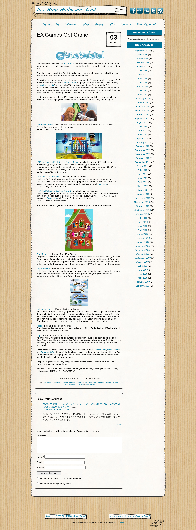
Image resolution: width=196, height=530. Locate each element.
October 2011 (142, 158)
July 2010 (142, 218)
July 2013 (142, 90)
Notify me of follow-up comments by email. (60, 478)
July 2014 (142, 70)
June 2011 (143, 174)
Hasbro (115, 382)
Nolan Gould (70, 82)
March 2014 (142, 86)
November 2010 (142, 202)
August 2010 (142, 214)
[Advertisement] (144, 313)
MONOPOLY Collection (48, 176)
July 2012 (142, 126)
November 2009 (142, 250)
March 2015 (142, 58)
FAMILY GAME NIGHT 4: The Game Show (57, 162)
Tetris (39, 326)
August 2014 (142, 66)
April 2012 (142, 138)
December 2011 (142, 150)
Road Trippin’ (113, 349)
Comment (41, 435)
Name (40, 457)
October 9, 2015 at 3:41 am (56, 409)
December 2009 (142, 246)
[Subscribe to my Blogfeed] (160, 11)
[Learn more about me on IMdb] (140, 11)
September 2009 (142, 258)
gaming (108, 382)
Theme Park (100, 349)
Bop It (39, 335)
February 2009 (142, 282)
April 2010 (142, 230)
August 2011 (143, 166)
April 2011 (142, 182)
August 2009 (142, 262)
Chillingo (80, 382)
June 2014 (143, 74)
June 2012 (143, 130)
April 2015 (142, 54)
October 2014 (142, 62)
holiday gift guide (69, 384)
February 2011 (143, 190)
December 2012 (142, 106)
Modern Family (47, 85)
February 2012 (142, 142)
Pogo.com (102, 184)
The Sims (80, 384)
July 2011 (142, 170)
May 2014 (142, 78)
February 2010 (142, 238)
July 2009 (142, 266)
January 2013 (142, 102)
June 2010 (143, 222)
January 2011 (142, 194)
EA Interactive (99, 382)
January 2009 (142, 286)
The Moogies (43, 254)
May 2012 (142, 134)
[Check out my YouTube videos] (146, 11)
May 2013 (142, 94)
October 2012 (142, 114)
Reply (118, 424)
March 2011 (142, 186)
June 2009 (143, 270)
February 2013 (142, 98)
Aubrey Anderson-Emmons (65, 382)
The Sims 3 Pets (45, 124)
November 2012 (142, 110)
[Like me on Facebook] (133, 11)
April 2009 (142, 278)
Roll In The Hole (44, 309)
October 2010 (142, 206)
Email (40, 462)
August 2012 (142, 122)
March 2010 (142, 234)
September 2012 (142, 118)
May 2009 (142, 274)
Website (40, 467)
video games (90, 384)
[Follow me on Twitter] (153, 11)
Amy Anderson (48, 382)
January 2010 (142, 242)
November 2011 (142, 154)
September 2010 (142, 210)
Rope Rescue (43, 268)
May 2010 (142, 226)
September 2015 (142, 50)
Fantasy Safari (48, 352)
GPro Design (119, 523)
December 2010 (142, 198)
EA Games (68, 63)
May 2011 (142, 178)
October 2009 (142, 254)
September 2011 (143, 162)
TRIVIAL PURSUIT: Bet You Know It (54, 191)
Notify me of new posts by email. (56, 483)
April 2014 (142, 82)
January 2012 (142, 146)
